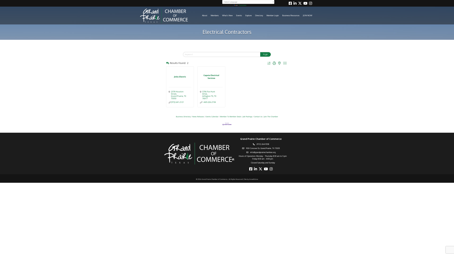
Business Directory (183, 116)
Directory (259, 15)
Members (215, 15)
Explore (248, 15)
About (204, 15)
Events (239, 15)
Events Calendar (212, 116)
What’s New (227, 15)
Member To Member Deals (230, 116)
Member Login (272, 15)
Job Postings (247, 116)
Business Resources (290, 15)
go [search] (266, 54)
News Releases (198, 116)
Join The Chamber (271, 116)
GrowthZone (253, 179)
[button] (167, 63)
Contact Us (258, 116)
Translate (242, 5)
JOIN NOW (307, 15)
